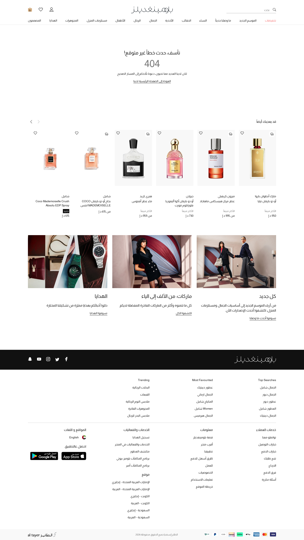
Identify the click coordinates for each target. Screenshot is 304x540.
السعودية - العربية (139, 517)
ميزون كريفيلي (226, 196)
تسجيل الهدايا (141, 437)
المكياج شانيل (204, 401)
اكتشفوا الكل (184, 313)
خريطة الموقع (204, 486)
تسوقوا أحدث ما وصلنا (263, 318)
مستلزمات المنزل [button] (97, 20)
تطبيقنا (208, 451)
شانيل (107, 196)
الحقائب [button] (186, 20)
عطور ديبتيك (205, 387)
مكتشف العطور (140, 451)
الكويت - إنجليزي (140, 496)
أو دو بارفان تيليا (267, 201)
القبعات (145, 394)
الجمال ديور (269, 394)
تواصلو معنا (269, 437)
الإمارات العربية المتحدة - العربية (131, 489)
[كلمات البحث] (274, 10)
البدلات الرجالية (141, 387)
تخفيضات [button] (270, 20)
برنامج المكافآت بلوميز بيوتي (133, 458)
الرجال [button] (137, 20)
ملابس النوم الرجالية (138, 401)
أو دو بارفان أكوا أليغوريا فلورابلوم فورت (179, 203)
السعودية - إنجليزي (138, 510)
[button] (31, 121)
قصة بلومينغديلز (203, 437)
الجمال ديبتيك (268, 415)
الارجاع (272, 465)
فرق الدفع (269, 472)
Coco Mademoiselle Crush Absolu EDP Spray (52, 203)
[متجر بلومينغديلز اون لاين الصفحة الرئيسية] (152, 9)
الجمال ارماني (205, 394)
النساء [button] (203, 20)
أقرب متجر (207, 444)
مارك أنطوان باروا (265, 196)
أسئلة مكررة (269, 479)
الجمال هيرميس (203, 415)
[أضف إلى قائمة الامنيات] (242, 133)
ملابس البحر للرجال (138, 415)
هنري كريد (146, 196)
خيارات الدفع (268, 451)
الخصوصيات (206, 472)
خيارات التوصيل (267, 444)
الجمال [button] (153, 20)
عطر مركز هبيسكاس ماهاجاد (217, 201)
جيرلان (189, 196)
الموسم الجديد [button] (247, 20)
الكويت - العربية (140, 503)
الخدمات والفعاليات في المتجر (132, 444)
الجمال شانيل (268, 387)
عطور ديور (269, 401)
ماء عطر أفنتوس (142, 201)
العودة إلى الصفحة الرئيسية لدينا (152, 81)
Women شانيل (204, 408)
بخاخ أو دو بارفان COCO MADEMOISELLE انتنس (95, 203)
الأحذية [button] (169, 20)
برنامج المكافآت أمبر (138, 465)
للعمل (209, 465)
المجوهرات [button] (71, 20)
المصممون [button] (34, 20)
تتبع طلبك (270, 458)
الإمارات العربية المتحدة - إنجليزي (131, 482)
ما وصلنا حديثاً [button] (223, 20)
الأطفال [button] (120, 20)
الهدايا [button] (53, 20)
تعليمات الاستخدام (202, 479)
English (74, 437)
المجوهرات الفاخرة (139, 408)
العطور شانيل (267, 408)
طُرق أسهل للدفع (201, 458)
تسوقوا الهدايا (98, 313)
